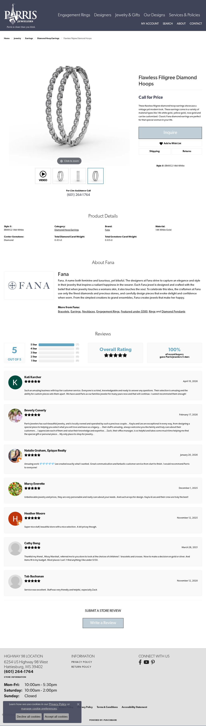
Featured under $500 (134, 311)
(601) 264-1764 (78, 195)
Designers (102, 15)
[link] (196, 24)
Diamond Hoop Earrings (48, 38)
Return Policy (81, 667)
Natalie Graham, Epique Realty (45, 450)
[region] (69, 105)
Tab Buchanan (34, 576)
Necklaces (88, 311)
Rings (152, 311)
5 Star (34, 345)
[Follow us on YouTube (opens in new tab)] (146, 662)
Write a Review (103, 623)
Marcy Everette (34, 484)
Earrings (29, 38)
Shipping (154, 151)
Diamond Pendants (173, 311)
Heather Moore (34, 513)
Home (7, 38)
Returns (187, 151)
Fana (107, 230)
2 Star (34, 357)
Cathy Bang (32, 543)
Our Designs (154, 15)
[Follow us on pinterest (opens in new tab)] (153, 662)
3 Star (34, 353)
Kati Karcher (32, 377)
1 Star (34, 361)
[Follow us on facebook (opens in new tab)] (140, 662)
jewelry (17, 38)
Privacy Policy (81, 662)
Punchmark (110, 720)
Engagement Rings (74, 15)
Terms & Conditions (107, 707)
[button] (150, 24)
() (77, 345)
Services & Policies (184, 15)
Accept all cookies (56, 716)
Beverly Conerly (35, 410)
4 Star (34, 349)
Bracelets (63, 311)
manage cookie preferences (39, 708)
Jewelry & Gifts (127, 15)
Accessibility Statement (134, 707)
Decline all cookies (28, 716)
